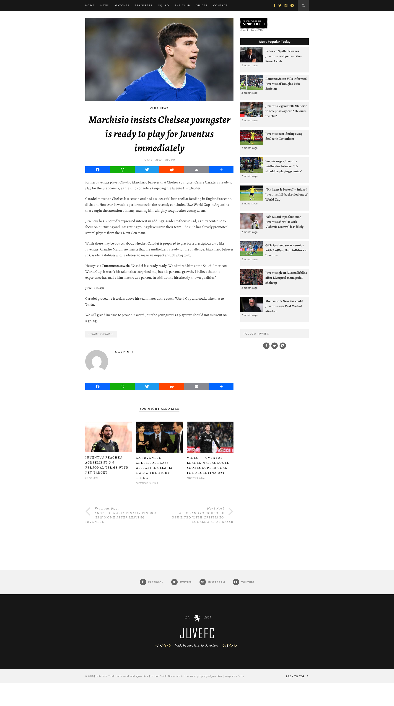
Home (90, 5)
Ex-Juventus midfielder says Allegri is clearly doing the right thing (154, 468)
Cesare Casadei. (101, 334)
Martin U (124, 352)
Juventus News (249, 30)
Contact (220, 5)
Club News (159, 108)
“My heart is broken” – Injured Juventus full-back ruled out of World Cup (286, 194)
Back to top (296, 676)
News (104, 5)
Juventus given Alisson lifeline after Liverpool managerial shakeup (286, 277)
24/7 (260, 30)
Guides (201, 5)
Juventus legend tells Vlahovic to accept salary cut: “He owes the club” (286, 111)
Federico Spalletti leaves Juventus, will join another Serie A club (283, 56)
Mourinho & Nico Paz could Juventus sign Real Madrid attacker (284, 306)
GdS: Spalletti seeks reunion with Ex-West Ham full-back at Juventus (286, 250)
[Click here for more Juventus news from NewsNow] (253, 23)
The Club (182, 5)
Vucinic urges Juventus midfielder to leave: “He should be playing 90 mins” (283, 166)
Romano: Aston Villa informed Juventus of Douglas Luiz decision (286, 83)
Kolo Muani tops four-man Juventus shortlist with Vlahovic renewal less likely (284, 221)
